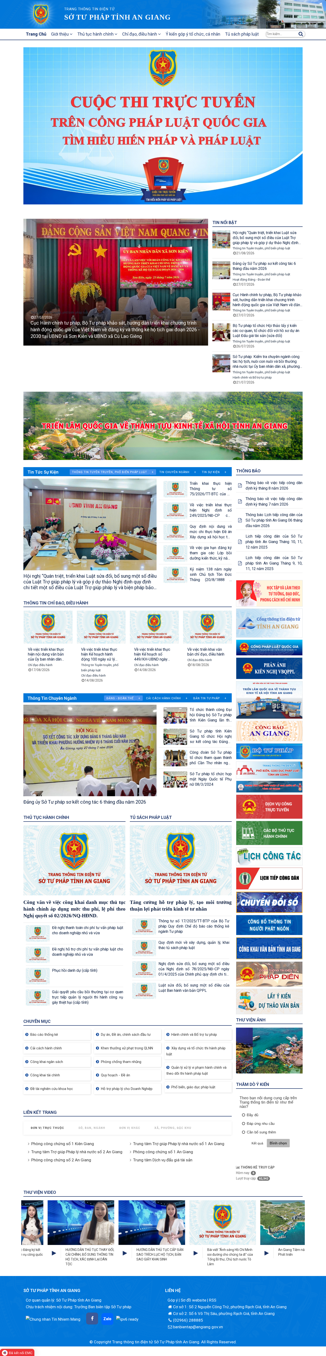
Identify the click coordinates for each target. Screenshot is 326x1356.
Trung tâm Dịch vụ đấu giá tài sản (162, 1160)
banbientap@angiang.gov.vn (198, 1326)
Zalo (107, 1319)
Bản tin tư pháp (206, 698)
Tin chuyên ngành (174, 472)
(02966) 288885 (188, 1320)
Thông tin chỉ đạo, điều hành (55, 602)
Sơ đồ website (194, 1300)
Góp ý (173, 1300)
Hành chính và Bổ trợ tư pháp (252, 377)
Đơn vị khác (129, 1128)
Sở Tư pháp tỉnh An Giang (117, 17)
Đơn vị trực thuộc (47, 1128)
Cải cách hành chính (163, 698)
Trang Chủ (36, 34)
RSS (212, 1300)
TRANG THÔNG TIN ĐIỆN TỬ (89, 9)
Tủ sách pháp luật (242, 34)
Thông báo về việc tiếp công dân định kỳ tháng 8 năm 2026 (274, 485)
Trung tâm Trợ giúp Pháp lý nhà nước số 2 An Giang (76, 1151)
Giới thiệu (60, 34)
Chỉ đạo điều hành (65, 675)
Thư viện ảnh (251, 1019)
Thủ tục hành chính (96, 34)
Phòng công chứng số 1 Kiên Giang (62, 1143)
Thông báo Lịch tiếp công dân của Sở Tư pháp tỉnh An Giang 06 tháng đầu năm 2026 (274, 520)
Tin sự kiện (211, 472)
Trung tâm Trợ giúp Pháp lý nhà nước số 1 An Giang (178, 1143)
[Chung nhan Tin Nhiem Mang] (53, 1318)
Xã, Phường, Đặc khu (172, 1128)
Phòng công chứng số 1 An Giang (163, 1151)
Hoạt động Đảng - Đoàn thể (251, 279)
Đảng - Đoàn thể (120, 698)
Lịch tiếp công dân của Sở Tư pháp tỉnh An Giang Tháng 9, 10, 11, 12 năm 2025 (274, 563)
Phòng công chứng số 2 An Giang (61, 1160)
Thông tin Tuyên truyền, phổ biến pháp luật (59, 319)
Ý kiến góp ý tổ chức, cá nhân (193, 34)
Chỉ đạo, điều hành (140, 34)
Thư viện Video (39, 1192)
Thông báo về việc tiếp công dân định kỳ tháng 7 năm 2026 (274, 501)
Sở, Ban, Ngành (91, 1128)
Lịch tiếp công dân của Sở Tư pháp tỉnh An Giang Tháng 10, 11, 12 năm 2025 (274, 542)
